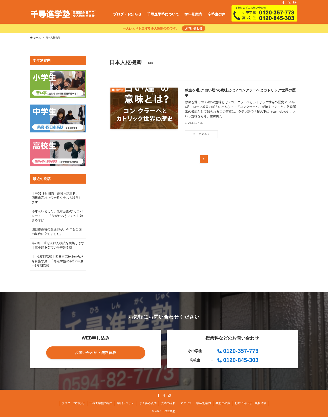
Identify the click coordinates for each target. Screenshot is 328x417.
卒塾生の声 (223, 403)
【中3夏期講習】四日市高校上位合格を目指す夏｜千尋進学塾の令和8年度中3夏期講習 (57, 261)
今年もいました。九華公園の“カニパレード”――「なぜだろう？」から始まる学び (57, 216)
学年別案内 (203, 403)
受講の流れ (168, 403)
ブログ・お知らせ (73, 403)
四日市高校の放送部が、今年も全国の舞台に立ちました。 (57, 232)
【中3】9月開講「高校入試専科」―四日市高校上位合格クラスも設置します (57, 198)
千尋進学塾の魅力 (101, 403)
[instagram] (295, 2)
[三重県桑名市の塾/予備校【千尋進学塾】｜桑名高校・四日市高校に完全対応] (63, 14)
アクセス (186, 403)
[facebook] (283, 2)
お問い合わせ (193, 28)
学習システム (126, 403)
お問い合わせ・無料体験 (250, 403)
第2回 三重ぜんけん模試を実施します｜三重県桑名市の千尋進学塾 (58, 245)
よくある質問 (148, 403)
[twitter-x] (289, 2)
